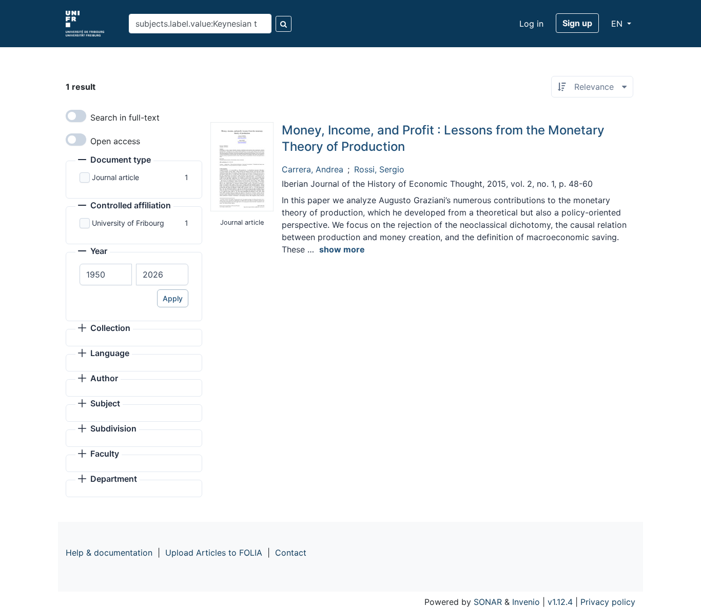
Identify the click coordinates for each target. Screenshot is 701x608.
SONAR (488, 602)
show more (342, 249)
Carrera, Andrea (312, 169)
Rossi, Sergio (379, 169)
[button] (114, 160)
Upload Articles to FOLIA (213, 552)
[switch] (76, 116)
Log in (531, 23)
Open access (115, 141)
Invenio (526, 602)
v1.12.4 (560, 602)
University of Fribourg (128, 223)
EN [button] (618, 23)
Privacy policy (607, 602)
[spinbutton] (106, 274)
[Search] (283, 24)
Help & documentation (109, 552)
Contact (290, 552)
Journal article (115, 177)
